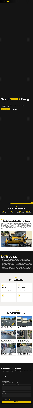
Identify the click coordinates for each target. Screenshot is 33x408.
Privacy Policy (9, 399)
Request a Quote (4, 109)
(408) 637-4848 (15, 109)
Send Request (16, 401)
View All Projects (15, 357)
